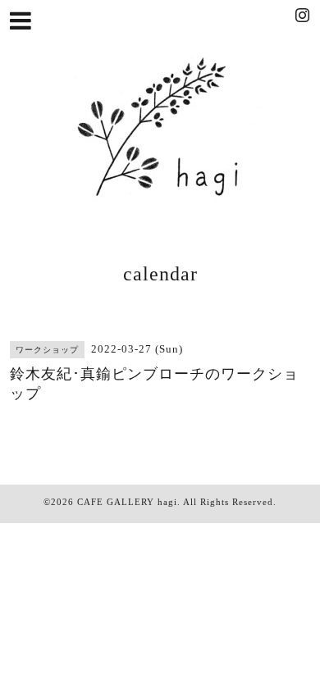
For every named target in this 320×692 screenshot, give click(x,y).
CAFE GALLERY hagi (127, 502)
